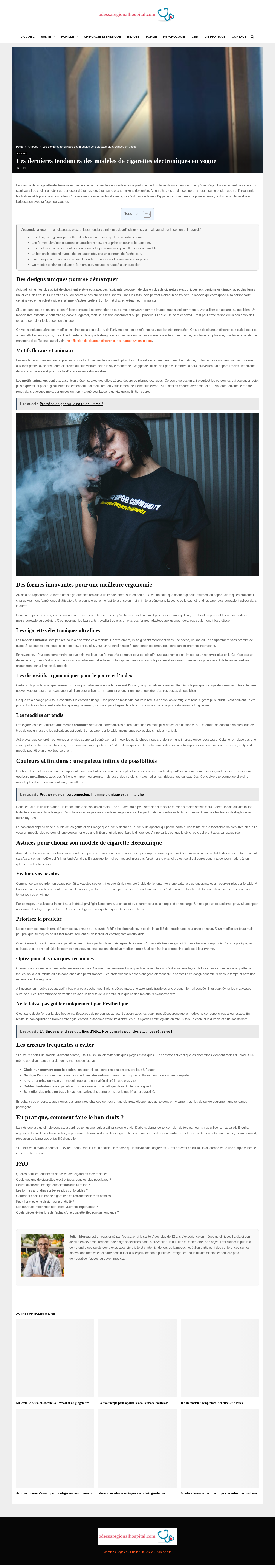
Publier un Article (141, 1552)
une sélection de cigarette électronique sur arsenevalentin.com (108, 340)
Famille (67, 36)
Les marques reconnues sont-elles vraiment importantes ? (57, 1207)
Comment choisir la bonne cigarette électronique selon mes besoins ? (64, 1196)
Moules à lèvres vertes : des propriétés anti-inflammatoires (219, 1493)
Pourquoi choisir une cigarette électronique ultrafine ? (53, 1185)
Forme (151, 36)
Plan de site (164, 1552)
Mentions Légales (115, 1552)
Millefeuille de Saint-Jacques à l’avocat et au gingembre (52, 1403)
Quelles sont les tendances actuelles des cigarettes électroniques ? (63, 1174)
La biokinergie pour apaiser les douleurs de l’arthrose (133, 1403)
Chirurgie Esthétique (102, 36)
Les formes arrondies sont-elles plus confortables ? (52, 1190)
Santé (46, 36)
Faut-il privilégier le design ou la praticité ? (45, 1201)
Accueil (28, 36)
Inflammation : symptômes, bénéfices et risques (212, 1403)
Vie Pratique (215, 36)
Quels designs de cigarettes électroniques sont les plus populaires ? (63, 1179)
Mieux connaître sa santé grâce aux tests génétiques (131, 1493)
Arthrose (21, 153)
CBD (195, 36)
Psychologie (174, 36)
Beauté (133, 36)
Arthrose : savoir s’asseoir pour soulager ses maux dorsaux (54, 1493)
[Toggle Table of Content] (145, 214)
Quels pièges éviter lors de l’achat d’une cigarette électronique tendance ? (67, 1212)
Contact (239, 36)
